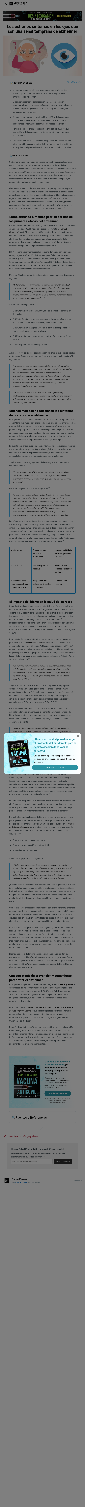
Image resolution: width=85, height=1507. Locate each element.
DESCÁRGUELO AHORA (55, 767)
